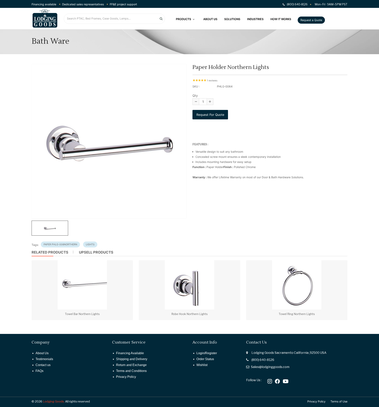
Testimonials (44, 359)
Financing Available (130, 353)
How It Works (280, 19)
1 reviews (212, 80)
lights (90, 244)
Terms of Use (338, 401)
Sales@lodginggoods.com (270, 367)
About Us (210, 19)
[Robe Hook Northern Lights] (189, 284)
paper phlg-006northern (60, 244)
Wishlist (201, 365)
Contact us (43, 365)
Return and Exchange (131, 365)
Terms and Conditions (131, 371)
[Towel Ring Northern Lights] (296, 284)
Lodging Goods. (54, 401)
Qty (195, 96)
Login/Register (206, 353)
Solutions (232, 19)
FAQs (39, 371)
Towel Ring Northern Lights (297, 314)
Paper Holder (214, 167)
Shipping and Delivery (131, 359)
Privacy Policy (126, 376)
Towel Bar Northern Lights (82, 314)
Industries (255, 19)
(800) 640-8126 (262, 360)
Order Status (205, 359)
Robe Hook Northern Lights (189, 314)
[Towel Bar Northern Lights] (82, 284)
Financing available (44, 4)
